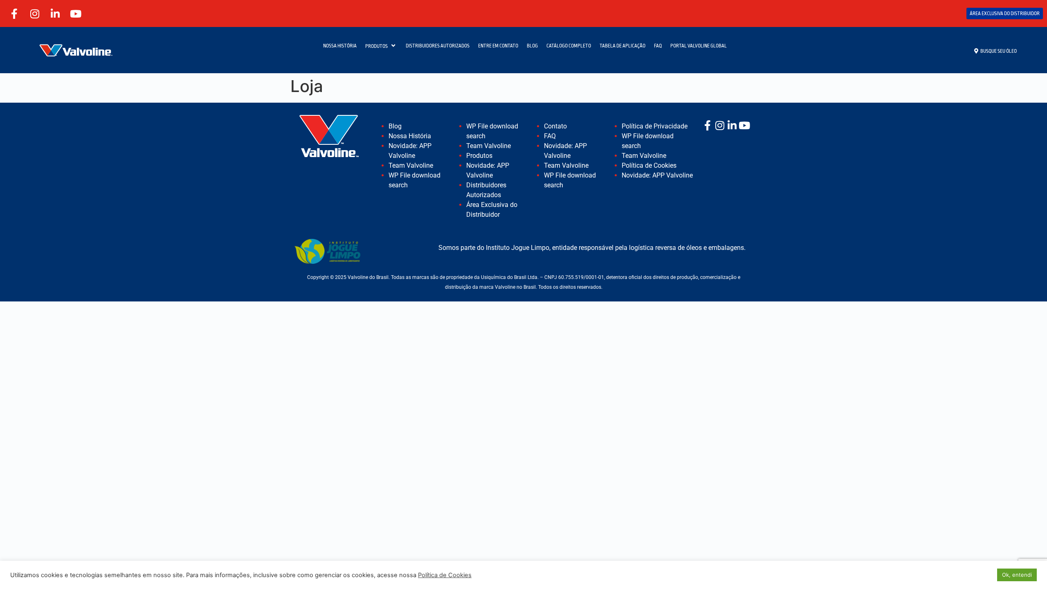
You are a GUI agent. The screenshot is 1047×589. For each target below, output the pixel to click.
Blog (395, 126)
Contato (555, 126)
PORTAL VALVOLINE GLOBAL (698, 46)
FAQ (658, 46)
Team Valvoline (411, 165)
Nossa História (410, 136)
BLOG (532, 46)
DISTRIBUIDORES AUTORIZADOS (438, 46)
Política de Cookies (649, 165)
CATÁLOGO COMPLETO (568, 46)
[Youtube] (75, 13)
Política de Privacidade (655, 126)
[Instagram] (35, 13)
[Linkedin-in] (55, 13)
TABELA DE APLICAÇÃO (622, 46)
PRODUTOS (376, 46)
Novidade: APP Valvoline (657, 175)
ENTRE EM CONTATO (498, 46)
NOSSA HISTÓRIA (340, 46)
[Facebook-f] (14, 13)
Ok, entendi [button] (1017, 574)
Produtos (479, 156)
